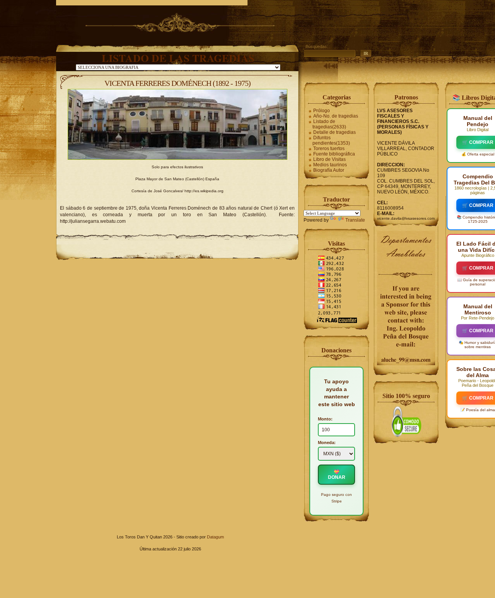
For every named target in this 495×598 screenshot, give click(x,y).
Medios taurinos (330, 164)
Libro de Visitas (329, 159)
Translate (355, 220)
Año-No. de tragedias (335, 116)
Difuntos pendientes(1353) (331, 140)
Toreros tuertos (329, 148)
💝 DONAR (336, 474)
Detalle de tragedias (334, 132)
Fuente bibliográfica (334, 154)
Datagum (215, 537)
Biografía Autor (328, 170)
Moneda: (327, 442)
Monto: (325, 419)
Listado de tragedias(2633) (329, 124)
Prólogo (321, 110)
